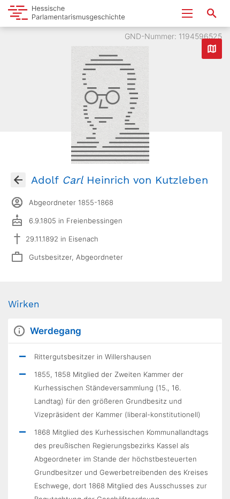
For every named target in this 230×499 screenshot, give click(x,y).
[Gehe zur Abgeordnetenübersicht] (18, 179)
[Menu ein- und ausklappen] (187, 13)
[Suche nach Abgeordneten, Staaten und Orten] (212, 13)
